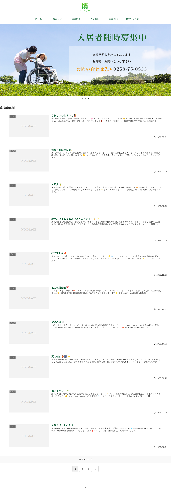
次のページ (85, 459)
